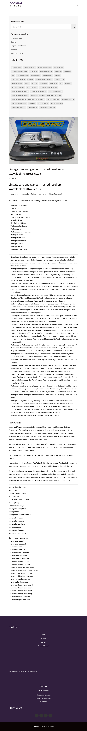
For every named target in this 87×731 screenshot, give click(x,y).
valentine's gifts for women (36, 99)
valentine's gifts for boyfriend (48, 87)
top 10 (27, 83)
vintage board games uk (19, 103)
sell (47, 471)
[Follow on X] (41, 715)
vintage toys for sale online (47, 107)
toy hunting (53, 83)
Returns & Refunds (43, 646)
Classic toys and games (45, 68)
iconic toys (67, 71)
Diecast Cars (33, 71)
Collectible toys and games (19, 71)
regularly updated (21, 466)
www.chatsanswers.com (20, 558)
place (29, 455)
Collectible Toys (16, 38)
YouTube (36, 463)
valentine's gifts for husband (20, 95)
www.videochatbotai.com (20, 596)
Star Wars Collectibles (18, 79)
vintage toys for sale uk (18, 107)
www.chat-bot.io (17, 547)
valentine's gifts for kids (38, 95)
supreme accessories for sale (43, 79)
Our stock (63, 433)
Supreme (14, 49)
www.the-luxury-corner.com (22, 588)
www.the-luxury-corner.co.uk (22, 585)
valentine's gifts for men (54, 95)
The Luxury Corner (17, 53)
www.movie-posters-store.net (22, 567)
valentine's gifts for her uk (38, 91)
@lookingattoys (16, 68)
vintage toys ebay (43, 103)
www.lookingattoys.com (20, 561)
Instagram (51, 463)
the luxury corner (17, 83)
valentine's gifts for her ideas (20, 91)
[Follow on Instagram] (50, 715)
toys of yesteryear (32, 87)
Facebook (62, 463)
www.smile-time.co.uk (19, 582)
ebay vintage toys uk (46, 71)
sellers (51, 427)
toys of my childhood (18, 87)
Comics (13, 42)
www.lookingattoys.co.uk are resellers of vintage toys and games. (36, 415)
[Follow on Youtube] (46, 715)
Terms (43, 634)
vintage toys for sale (57, 103)
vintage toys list (32, 107)
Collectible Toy (18, 433)
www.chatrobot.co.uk (19, 555)
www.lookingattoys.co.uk (50, 412)
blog (17, 474)
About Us (18, 422)
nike (13, 75)
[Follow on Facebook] (37, 715)
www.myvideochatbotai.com (22, 576)
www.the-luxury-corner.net (21, 591)
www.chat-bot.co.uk (18, 544)
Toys (61, 83)
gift (63, 455)
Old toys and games (23, 75)
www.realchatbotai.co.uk (20, 579)
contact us (61, 477)
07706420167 (44, 690)
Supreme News (59, 79)
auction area (39, 444)
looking (46, 455)
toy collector (43, 83)
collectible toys (58, 68)
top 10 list (34, 83)
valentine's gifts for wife (19, 99)
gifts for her (58, 71)
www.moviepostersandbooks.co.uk (24, 570)
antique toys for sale (30, 68)
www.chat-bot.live (18, 550)
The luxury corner (15, 455)
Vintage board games (68, 99)
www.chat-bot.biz (17, 541)
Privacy (43, 638)
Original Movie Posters (18, 46)
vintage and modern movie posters (58, 430)
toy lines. (55, 433)
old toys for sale (35, 75)
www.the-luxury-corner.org (21, 594)
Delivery (43, 642)
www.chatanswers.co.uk (20, 552)
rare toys (57, 75)
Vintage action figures (53, 99)
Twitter (43, 463)
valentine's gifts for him (55, 91)
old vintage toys (47, 75)
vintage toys (31, 103)
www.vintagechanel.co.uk (20, 599)
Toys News (68, 83)
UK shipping (37, 447)
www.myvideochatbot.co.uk (21, 573)
